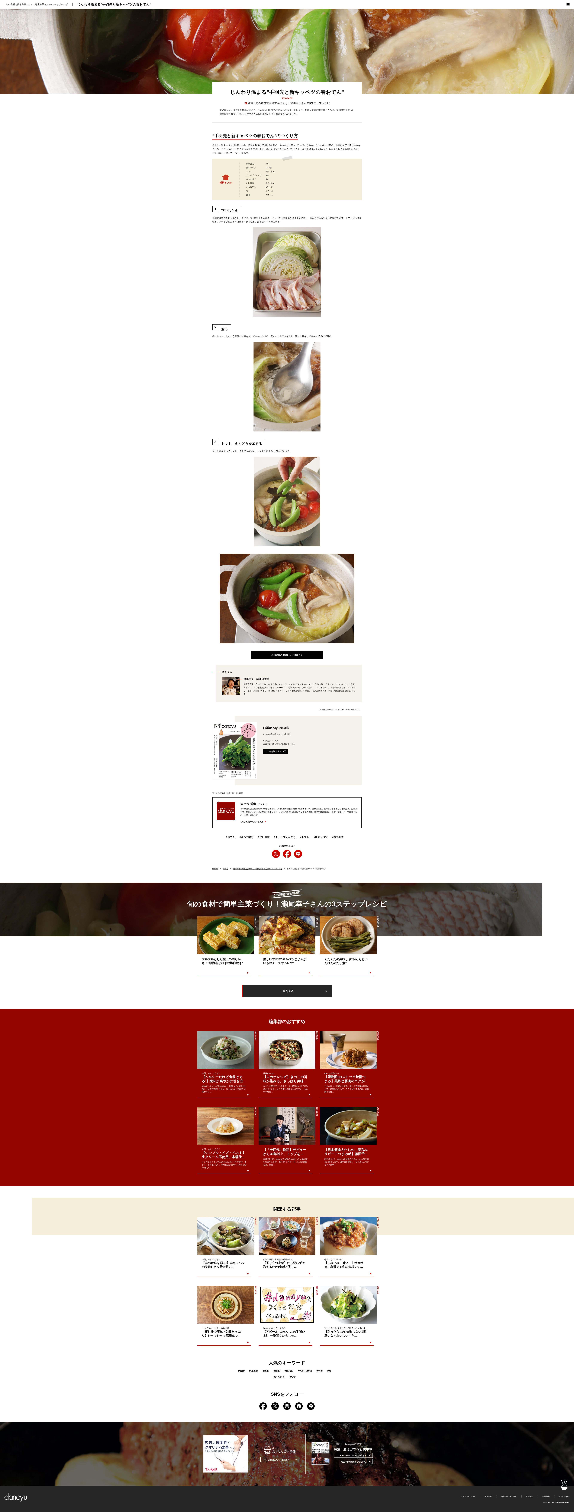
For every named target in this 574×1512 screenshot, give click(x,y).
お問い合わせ (564, 1496)
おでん (230, 837)
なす (293, 1376)
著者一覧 (488, 1496)
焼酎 (241, 1371)
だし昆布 (264, 837)
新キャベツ (321, 837)
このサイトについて (467, 1496)
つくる (225, 869)
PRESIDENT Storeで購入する (353, 1455)
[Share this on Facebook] (287, 854)
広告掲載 (529, 1496)
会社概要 (546, 1496)
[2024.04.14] (348, 935)
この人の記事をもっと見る (252, 822)
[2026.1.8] (287, 1236)
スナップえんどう (285, 837)
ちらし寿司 (305, 1371)
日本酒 (253, 1371)
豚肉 (266, 1371)
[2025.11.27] (348, 1236)
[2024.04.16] (225, 935)
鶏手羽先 (338, 837)
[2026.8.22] (287, 1126)
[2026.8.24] (287, 1050)
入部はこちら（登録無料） (279, 1460)
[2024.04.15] (287, 935)
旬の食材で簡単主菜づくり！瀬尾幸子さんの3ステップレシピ (292, 103)
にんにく (279, 1376)
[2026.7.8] (348, 1305)
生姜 (319, 1371)
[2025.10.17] (225, 1126)
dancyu (215, 869)
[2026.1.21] (287, 1305)
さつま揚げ (246, 837)
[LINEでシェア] (298, 854)
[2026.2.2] (225, 1305)
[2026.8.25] (225, 1050)
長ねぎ (288, 1371)
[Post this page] (276, 854)
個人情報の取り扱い (509, 1496)
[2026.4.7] (225, 1236)
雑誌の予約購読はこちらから (353, 1462)
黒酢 (277, 1371)
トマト (304, 837)
